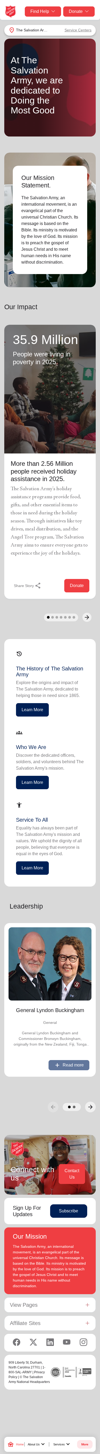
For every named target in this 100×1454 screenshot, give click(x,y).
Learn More (32, 709)
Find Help (39, 11)
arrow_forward (90, 1107)
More (84, 1444)
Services (62, 1444)
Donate (76, 11)
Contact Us (72, 1173)
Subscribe (68, 1211)
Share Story (27, 585)
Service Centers (78, 30)
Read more (69, 1065)
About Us (37, 1444)
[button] (69, 1107)
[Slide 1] (48, 617)
